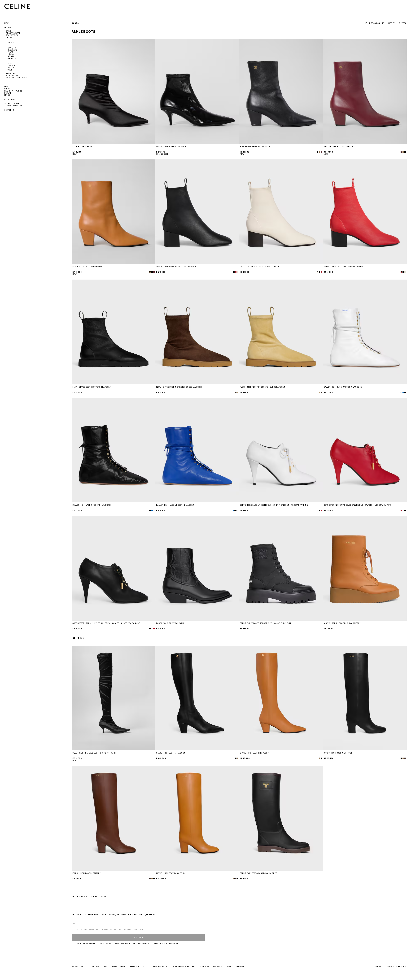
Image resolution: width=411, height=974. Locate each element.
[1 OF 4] (113, 91)
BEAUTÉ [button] (8, 93)
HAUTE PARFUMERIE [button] (13, 91)
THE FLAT (12, 66)
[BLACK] (317, 152)
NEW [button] (6, 23)
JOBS (228, 966)
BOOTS (11, 56)
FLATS (10, 52)
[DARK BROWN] (235, 392)
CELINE (75, 897)
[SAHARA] (319, 152)
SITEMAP (240, 966)
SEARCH (8, 110)
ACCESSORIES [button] (12, 35)
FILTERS (402, 23)
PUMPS (11, 54)
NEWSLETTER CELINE (396, 966)
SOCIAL (378, 966)
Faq (105, 966)
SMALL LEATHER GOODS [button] (16, 78)
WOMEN (84, 897)
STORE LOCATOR (11, 103)
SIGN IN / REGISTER (13, 105)
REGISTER (138, 937)
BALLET (11, 68)
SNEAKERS (12, 50)
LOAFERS (12, 48)
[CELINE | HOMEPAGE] (17, 6)
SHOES (94, 897)
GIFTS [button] (7, 89)
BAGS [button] (8, 31)
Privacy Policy (137, 966)
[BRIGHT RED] (235, 272)
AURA (10, 64)
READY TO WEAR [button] (13, 33)
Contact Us (93, 966)
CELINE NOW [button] (9, 99)
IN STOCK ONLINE (376, 23)
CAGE (10, 70)
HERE (166, 943)
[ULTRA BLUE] (403, 392)
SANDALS (12, 58)
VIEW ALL (12, 43)
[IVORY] (237, 272)
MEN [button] (6, 87)
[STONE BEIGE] (237, 392)
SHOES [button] (9, 37)
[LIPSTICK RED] (321, 510)
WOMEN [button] (8, 27)
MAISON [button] (7, 95)
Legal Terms (118, 966)
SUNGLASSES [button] (12, 76)
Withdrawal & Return (184, 966)
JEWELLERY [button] (11, 74)
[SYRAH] (321, 152)
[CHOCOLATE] (405, 758)
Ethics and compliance (211, 966)
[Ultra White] (401, 392)
